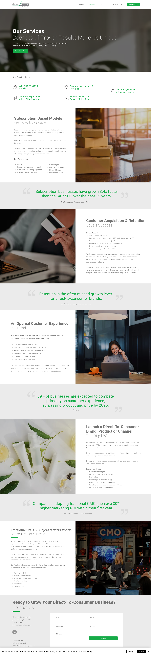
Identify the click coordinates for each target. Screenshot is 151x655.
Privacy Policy (18, 640)
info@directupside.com (21, 625)
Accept (141, 651)
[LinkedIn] (14, 632)
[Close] (148, 651)
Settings (131, 651)
